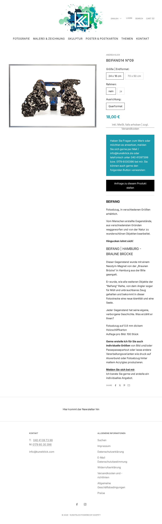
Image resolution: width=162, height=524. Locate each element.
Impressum (104, 446)
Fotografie (21, 38)
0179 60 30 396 (42, 444)
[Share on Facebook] (115, 385)
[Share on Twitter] (120, 385)
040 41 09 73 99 (43, 440)
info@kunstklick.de (121, 153)
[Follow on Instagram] (85, 504)
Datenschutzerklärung (110, 451)
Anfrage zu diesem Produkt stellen (130, 185)
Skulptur (75, 38)
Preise (101, 493)
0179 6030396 (125, 161)
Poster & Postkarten (102, 38)
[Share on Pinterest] (124, 385)
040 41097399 (139, 157)
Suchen (101, 440)
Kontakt (142, 38)
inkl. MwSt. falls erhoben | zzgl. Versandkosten (130, 126)
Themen (127, 38)
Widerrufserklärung (109, 467)
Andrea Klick (113, 55)
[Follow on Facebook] (76, 504)
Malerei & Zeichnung (49, 38)
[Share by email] (129, 385)
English (114, 18)
